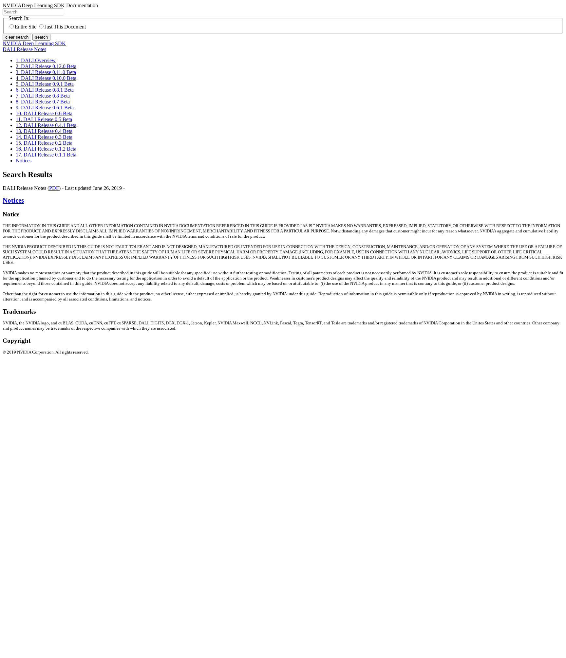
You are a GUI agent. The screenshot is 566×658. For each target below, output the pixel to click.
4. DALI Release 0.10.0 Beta (46, 78)
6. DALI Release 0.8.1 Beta (45, 90)
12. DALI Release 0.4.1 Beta (46, 125)
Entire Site (25, 26)
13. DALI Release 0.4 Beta (44, 131)
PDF (54, 188)
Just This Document (65, 26)
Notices (23, 160)
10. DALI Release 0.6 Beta (44, 113)
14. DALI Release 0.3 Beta (44, 137)
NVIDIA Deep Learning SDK (34, 43)
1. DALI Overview (36, 60)
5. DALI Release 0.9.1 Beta (45, 84)
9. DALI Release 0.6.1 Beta (45, 107)
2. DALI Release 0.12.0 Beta (46, 66)
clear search (16, 37)
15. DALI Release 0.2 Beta (44, 143)
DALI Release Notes (24, 49)
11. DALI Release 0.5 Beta (44, 119)
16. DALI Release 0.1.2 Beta (46, 149)
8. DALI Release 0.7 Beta (43, 101)
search (41, 37)
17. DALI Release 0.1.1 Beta (46, 154)
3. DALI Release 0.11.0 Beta (46, 72)
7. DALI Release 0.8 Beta (43, 96)
